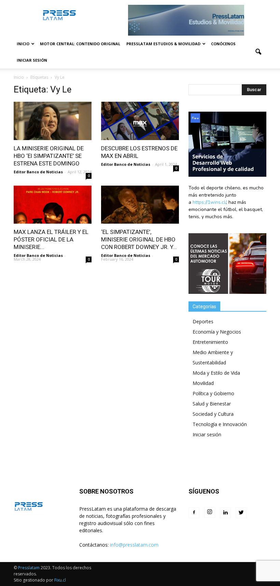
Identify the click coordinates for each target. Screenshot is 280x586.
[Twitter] (241, 512)
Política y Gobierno (213, 393)
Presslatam (29, 568)
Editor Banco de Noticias (38, 171)
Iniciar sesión (32, 60)
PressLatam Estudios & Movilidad (163, 43)
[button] (258, 52)
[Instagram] (209, 512)
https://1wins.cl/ (209, 202)
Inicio (23, 43)
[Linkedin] (225, 512)
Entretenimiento (210, 342)
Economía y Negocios (217, 331)
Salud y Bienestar (212, 403)
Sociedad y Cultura (213, 414)
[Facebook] (193, 512)
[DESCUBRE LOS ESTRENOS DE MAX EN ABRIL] (140, 121)
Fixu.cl (60, 580)
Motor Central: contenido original (80, 43)
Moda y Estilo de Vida (216, 373)
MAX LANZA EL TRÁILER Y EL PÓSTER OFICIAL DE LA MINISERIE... (51, 239)
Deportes (203, 321)
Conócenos (223, 43)
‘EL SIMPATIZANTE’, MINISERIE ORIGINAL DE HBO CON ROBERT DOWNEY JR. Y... (139, 239)
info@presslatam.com (134, 544)
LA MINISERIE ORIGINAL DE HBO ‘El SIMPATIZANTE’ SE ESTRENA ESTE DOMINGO (49, 156)
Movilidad (203, 383)
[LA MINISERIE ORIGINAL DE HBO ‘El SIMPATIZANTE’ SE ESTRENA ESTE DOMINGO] (53, 121)
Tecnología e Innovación (220, 424)
